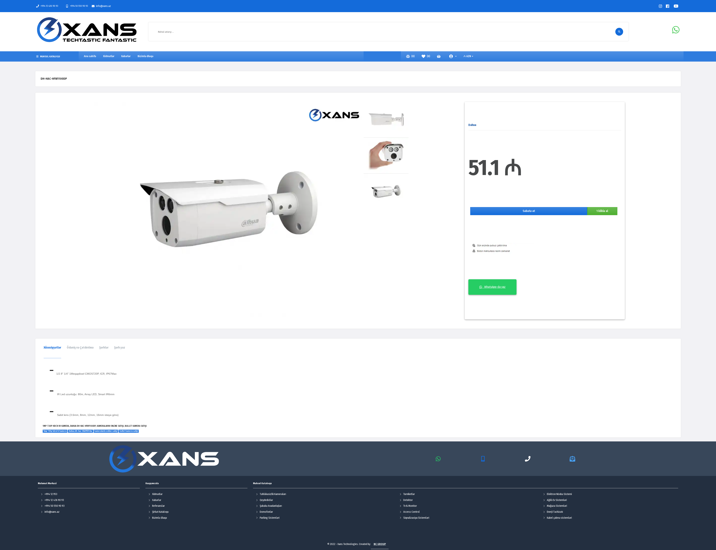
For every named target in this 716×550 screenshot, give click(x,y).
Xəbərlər (156, 500)
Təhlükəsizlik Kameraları (273, 494)
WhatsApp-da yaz (493, 287)
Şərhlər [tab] (104, 347)
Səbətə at (529, 211)
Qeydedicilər (266, 500)
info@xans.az (103, 6)
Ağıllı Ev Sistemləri (557, 500)
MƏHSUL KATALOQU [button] (50, 56)
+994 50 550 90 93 (79, 5)
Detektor (408, 500)
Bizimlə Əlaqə (159, 517)
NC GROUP (380, 544)
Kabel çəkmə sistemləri (559, 517)
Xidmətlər (157, 494)
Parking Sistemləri (270, 517)
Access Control (411, 511)
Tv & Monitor (410, 505)
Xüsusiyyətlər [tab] (52, 347)
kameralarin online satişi (105, 431)
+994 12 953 (51, 494)
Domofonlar (266, 511)
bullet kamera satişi (129, 431)
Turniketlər (409, 494)
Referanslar (158, 505)
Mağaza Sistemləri (557, 505)
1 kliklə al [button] (602, 211)
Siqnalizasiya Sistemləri (416, 517)
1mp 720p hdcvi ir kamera (55, 431)
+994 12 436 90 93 (49, 5)
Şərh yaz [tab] (119, 347)
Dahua (472, 125)
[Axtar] (619, 32)
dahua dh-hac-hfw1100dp (80, 431)
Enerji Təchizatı (555, 511)
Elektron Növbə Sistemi (559, 494)
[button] (453, 56)
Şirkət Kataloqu (160, 511)
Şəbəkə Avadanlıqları (271, 505)
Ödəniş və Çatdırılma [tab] (80, 347)
